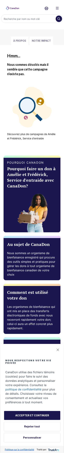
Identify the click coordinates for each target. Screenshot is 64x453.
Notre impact (41, 40)
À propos (19, 40)
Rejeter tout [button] (32, 426)
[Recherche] (59, 19)
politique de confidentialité (23, 389)
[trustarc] (53, 449)
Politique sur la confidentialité (19, 449)
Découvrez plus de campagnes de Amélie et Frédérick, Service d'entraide (31, 136)
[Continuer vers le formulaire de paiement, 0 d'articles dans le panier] (47, 8)
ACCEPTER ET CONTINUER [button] (32, 415)
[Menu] (57, 8)
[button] (57, 349)
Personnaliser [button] (32, 437)
